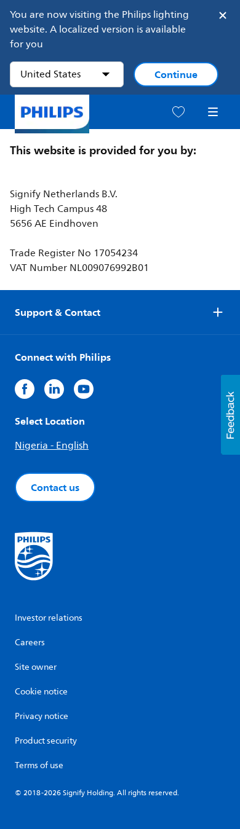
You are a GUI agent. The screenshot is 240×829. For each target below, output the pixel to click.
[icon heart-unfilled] (178, 112)
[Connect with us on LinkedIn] (54, 389)
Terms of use (39, 765)
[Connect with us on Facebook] (24, 389)
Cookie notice (41, 692)
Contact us (55, 487)
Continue (176, 74)
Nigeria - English (52, 446)
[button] (230, 415)
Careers (30, 642)
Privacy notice (41, 716)
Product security (46, 741)
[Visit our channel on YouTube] (84, 389)
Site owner (36, 667)
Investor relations (48, 618)
